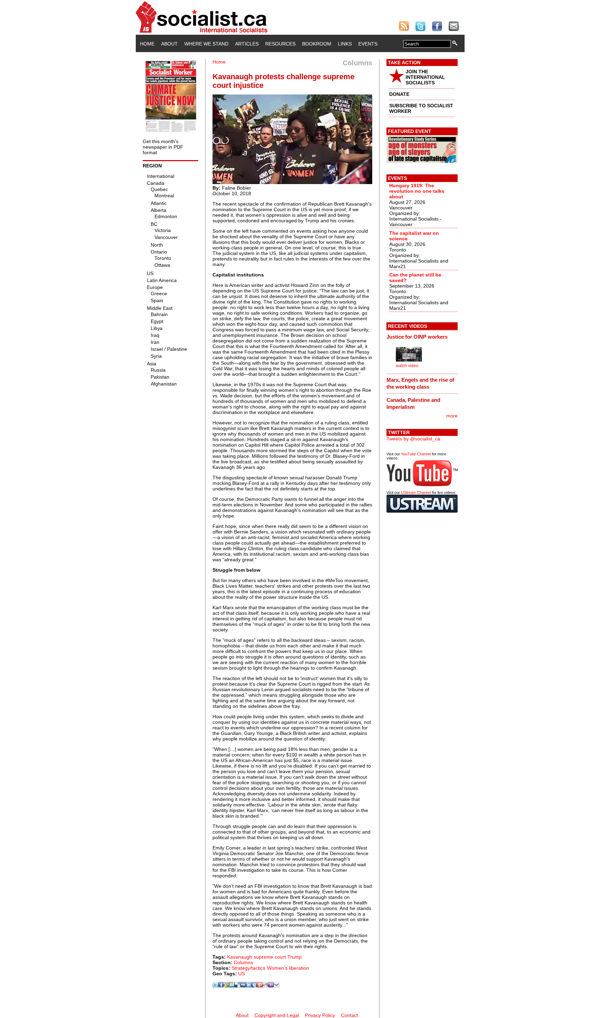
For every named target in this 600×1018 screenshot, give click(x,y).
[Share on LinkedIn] (248, 985)
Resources (280, 44)
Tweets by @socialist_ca (413, 438)
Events (367, 44)
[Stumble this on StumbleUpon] (232, 985)
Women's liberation (288, 968)
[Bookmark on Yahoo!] (271, 985)
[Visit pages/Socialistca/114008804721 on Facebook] (221, 985)
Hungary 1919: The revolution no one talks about (416, 191)
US (241, 973)
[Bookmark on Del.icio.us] (237, 985)
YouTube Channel (416, 454)
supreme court (270, 957)
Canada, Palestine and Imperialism (413, 403)
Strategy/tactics (248, 968)
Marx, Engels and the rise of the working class (420, 383)
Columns (243, 962)
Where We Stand (206, 44)
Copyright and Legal (277, 1015)
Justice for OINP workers (417, 337)
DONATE (399, 94)
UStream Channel (416, 492)
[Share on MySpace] (254, 985)
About (169, 44)
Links (345, 44)
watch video (407, 365)
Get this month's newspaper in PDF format (163, 147)
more (452, 416)
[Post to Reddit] (265, 985)
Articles (247, 44)
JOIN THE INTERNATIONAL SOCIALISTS (425, 77)
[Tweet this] (215, 985)
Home (147, 44)
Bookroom (316, 44)
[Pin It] (259, 985)
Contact (349, 1015)
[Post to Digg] (243, 985)
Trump (295, 957)
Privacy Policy (320, 1015)
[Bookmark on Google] (226, 985)
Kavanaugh (239, 957)
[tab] (422, 336)
